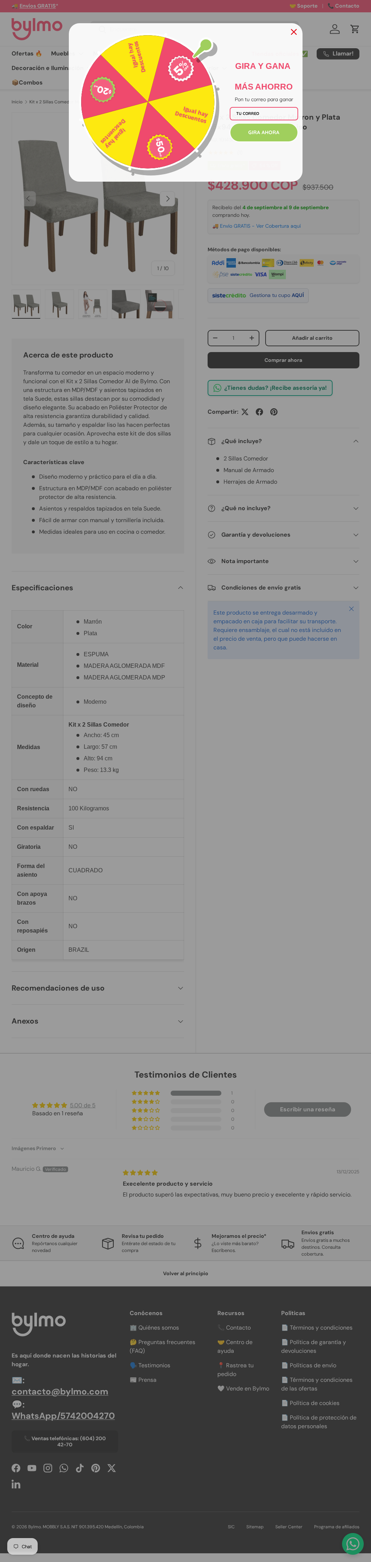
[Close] (294, 32)
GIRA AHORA (263, 132)
